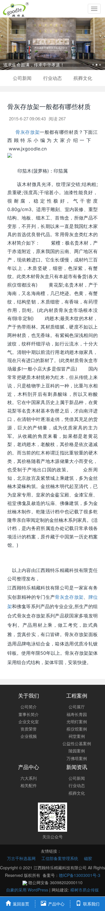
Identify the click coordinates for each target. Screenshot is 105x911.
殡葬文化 (83, 78)
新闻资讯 (76, 766)
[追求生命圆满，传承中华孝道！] (52, 43)
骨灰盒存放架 (69, 597)
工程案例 (76, 695)
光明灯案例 (76, 721)
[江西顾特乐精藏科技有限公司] (16, 8)
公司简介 (28, 707)
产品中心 (28, 766)
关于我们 (28, 695)
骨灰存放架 (27, 132)
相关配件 (28, 785)
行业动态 (52, 78)
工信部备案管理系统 (59, 858)
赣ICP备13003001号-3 (79, 875)
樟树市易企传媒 (84, 890)
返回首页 (21, 904)
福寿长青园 (76, 714)
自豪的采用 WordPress (27, 890)
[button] (8, 43)
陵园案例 (77, 751)
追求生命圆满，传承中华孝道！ (33, 64)
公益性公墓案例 (76, 743)
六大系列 (28, 778)
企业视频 (28, 736)
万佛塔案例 (76, 758)
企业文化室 (28, 721)
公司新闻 (22, 78)
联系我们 (91, 904)
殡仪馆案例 (76, 729)
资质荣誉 (28, 729)
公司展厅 (77, 707)
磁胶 (88, 858)
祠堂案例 (77, 736)
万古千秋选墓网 (21, 858)
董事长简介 (28, 714)
